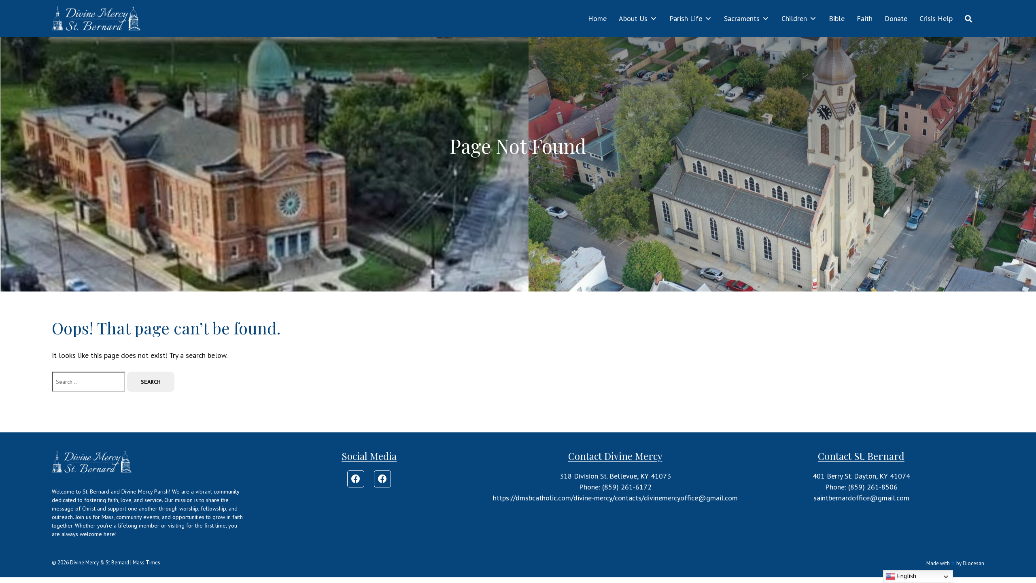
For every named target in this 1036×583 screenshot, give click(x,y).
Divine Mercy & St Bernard (99, 562)
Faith (865, 18)
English (905, 576)
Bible (837, 18)
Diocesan (973, 563)
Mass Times (146, 562)
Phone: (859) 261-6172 (615, 487)
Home (597, 18)
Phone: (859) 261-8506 (861, 487)
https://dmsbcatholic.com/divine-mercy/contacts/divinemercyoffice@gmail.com (615, 497)
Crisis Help (936, 18)
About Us (633, 18)
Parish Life (685, 18)
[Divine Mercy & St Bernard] (97, 18)
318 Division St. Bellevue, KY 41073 (615, 476)
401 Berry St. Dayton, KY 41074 (861, 476)
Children (794, 18)
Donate (896, 18)
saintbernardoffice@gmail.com (861, 497)
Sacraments (742, 18)
